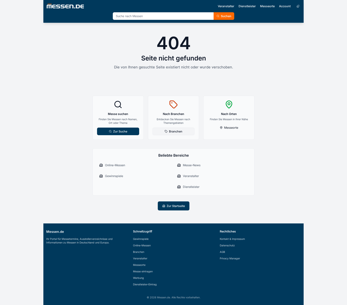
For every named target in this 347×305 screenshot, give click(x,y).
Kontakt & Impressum (232, 238)
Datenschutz (227, 245)
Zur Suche (120, 131)
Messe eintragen (143, 271)
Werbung (138, 277)
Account (285, 6)
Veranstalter (226, 6)
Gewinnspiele (141, 238)
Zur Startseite (176, 206)
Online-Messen (142, 245)
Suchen (226, 16)
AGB (222, 251)
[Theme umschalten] (298, 6)
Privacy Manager (230, 258)
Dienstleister (247, 6)
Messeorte (267, 6)
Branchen (175, 131)
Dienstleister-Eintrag (145, 284)
